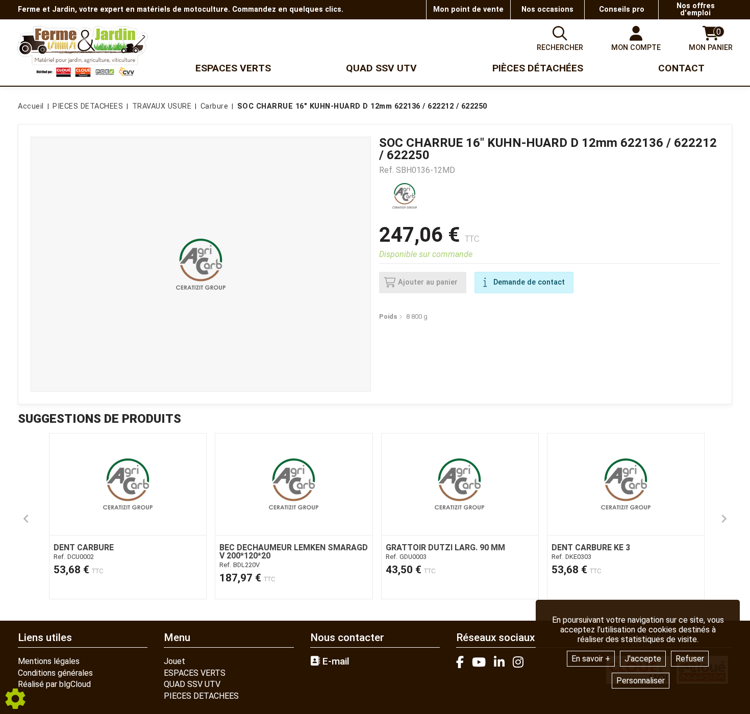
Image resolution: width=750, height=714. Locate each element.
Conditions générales (55, 673)
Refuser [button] (690, 659)
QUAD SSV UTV (192, 684)
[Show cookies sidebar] (15, 698)
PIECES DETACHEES (201, 696)
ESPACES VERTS (195, 673)
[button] (360, 106)
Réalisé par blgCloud (54, 684)
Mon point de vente (468, 9)
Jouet (174, 661)
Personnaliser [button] (640, 680)
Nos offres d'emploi (696, 9)
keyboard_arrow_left (26, 519)
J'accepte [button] (642, 659)
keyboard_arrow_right (724, 519)
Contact (681, 68)
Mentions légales (49, 661)
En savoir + (590, 659)
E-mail (334, 661)
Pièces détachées (537, 68)
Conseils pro (621, 9)
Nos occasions (547, 9)
